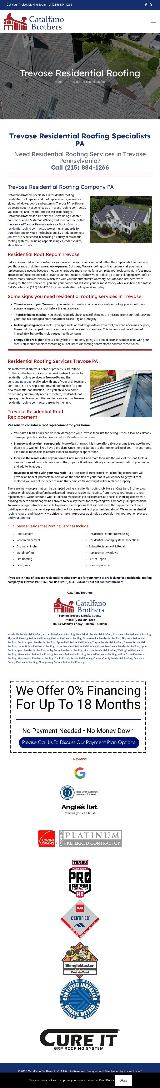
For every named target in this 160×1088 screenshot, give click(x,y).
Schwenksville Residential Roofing (101, 638)
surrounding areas (19, 381)
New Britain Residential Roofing (93, 634)
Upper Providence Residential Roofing (118, 646)
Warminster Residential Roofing (35, 654)
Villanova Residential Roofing (100, 650)
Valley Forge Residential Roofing (64, 650)
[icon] (150, 5)
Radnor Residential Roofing (66, 638)
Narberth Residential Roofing (58, 634)
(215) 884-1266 (62, 4)
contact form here (111, 582)
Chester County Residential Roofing (112, 658)
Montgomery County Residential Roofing (61, 662)
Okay (123, 1080)
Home (58, 81)
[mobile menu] (153, 21)
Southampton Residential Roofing (36, 642)
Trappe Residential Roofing (107, 642)
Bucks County (92, 615)
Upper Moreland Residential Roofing (76, 646)
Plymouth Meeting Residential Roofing (29, 638)
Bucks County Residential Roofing (73, 658)
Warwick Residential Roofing (70, 654)
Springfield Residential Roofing (74, 642)
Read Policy (106, 1080)
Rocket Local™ (133, 1071)
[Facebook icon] (145, 5)
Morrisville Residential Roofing (24, 634)
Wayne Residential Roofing (102, 654)
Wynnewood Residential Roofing (36, 658)
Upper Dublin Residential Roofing (36, 646)
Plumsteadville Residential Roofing (131, 634)
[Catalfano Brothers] (34, 21)
